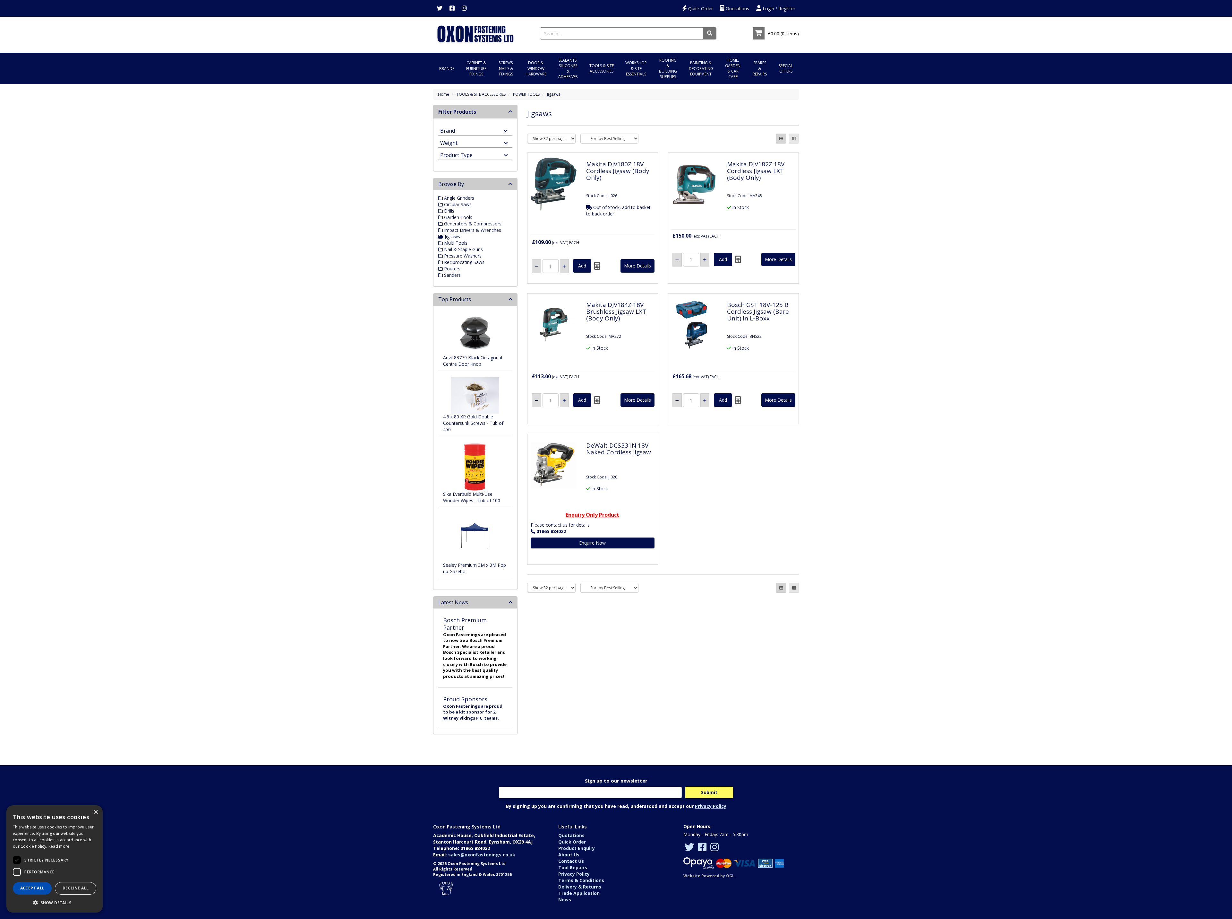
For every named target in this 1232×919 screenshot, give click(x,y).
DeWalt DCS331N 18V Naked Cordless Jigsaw (618, 448)
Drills (448, 211)
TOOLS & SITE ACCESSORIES (601, 68)
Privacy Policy (710, 806)
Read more (59, 846)
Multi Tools (455, 243)
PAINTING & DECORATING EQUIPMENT (701, 68)
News (564, 900)
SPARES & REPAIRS (760, 68)
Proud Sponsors (465, 699)
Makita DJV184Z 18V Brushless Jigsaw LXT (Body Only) (616, 311)
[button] (54, 902)
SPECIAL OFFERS (786, 68)
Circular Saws (457, 204)
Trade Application (579, 893)
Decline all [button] (76, 888)
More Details (637, 266)
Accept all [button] (32, 888)
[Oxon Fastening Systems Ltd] (475, 33)
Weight (449, 142)
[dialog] (54, 859)
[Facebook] (452, 8)
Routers (451, 269)
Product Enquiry (576, 848)
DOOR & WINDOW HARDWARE (536, 68)
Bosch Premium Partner (465, 623)
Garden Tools (457, 217)
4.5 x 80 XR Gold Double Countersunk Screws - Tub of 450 (473, 423)
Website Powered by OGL (708, 876)
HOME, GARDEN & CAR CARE (732, 68)
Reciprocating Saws (463, 262)
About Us (568, 855)
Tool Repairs (572, 867)
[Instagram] (464, 8)
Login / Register (778, 8)
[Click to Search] (709, 33)
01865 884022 (551, 531)
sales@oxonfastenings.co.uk (481, 855)
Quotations (736, 8)
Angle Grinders (458, 198)
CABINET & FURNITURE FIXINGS (476, 68)
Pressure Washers (462, 256)
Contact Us (571, 861)
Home (443, 94)
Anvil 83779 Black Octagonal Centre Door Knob (472, 360)
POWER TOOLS (526, 94)
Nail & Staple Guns (463, 249)
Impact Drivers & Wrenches (472, 230)
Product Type (456, 155)
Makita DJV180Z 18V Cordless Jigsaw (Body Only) (617, 171)
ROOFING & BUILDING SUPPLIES (668, 68)
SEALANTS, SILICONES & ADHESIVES (568, 68)
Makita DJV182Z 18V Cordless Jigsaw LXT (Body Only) (755, 171)
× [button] (95, 812)
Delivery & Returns (579, 887)
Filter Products (457, 111)
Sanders (452, 275)
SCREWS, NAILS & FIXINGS (506, 68)
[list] (794, 139)
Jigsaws (553, 94)
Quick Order (700, 8)
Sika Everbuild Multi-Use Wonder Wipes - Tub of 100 (471, 497)
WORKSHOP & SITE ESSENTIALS (636, 68)
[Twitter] (439, 8)
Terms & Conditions (581, 880)
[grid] (781, 139)
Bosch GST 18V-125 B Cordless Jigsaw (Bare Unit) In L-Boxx (758, 311)
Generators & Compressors (472, 224)
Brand (447, 130)
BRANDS (446, 68)
